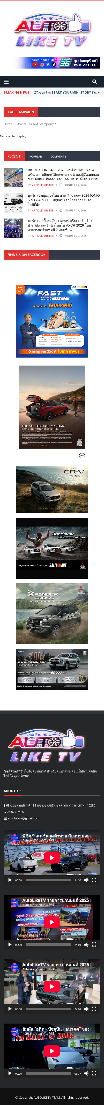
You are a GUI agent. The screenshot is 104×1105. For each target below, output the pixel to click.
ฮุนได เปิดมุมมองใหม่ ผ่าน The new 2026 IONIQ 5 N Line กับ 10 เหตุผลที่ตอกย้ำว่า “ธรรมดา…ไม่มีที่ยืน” (64, 199)
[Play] (9, 880)
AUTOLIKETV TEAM (47, 1097)
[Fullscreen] (94, 880)
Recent (14, 156)
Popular (36, 156)
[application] (52, 857)
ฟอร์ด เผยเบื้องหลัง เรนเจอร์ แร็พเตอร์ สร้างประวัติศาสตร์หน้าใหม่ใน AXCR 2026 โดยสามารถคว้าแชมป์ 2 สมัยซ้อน (60, 225)
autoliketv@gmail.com (23, 818)
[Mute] (86, 880)
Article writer (43, 185)
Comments (58, 156)
